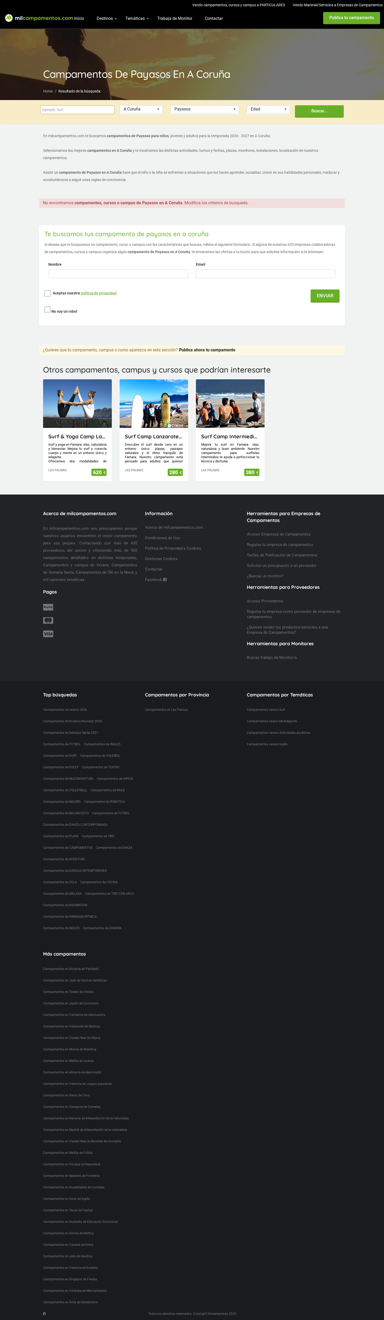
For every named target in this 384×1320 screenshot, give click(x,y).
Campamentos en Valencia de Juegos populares (77, 1084)
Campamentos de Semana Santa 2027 (70, 733)
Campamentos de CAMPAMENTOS (67, 848)
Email (201, 264)
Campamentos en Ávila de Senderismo (70, 1302)
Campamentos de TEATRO (100, 767)
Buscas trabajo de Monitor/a (272, 657)
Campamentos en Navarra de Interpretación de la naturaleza (86, 1118)
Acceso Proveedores (265, 601)
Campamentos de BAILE (108, 790)
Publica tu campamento (351, 17)
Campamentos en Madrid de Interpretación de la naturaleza (85, 1130)
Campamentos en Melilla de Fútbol (67, 1153)
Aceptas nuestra (85, 293)
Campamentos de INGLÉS (61, 928)
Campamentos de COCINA (99, 882)
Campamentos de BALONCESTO (66, 813)
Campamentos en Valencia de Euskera (70, 1268)
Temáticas (135, 18)
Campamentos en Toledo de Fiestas (68, 992)
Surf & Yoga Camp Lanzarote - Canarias (77, 436)
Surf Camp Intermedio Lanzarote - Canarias (230, 436)
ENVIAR (325, 295)
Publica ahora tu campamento (207, 349)
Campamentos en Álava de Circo (66, 1095)
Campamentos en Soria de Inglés (66, 1199)
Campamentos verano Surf (266, 710)
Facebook (154, 579)
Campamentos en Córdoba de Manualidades (75, 1291)
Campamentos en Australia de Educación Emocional (80, 1222)
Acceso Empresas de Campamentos (279, 534)
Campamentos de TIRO (98, 836)
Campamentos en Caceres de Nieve (68, 1245)
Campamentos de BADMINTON (65, 905)
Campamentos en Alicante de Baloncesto (72, 1072)
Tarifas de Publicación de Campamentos (282, 555)
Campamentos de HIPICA (115, 779)
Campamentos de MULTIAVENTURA (68, 779)
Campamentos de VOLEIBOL (100, 756)
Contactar (214, 18)
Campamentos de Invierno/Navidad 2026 (72, 721)
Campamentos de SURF (60, 756)
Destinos (105, 18)
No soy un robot (64, 311)
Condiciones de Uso (162, 538)
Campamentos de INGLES (102, 744)
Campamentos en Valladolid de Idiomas (71, 1026)
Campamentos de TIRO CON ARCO (109, 893)
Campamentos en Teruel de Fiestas (68, 1210)
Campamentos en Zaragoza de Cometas (72, 1107)
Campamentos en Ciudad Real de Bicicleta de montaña (82, 1141)
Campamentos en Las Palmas (166, 710)
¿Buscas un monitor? (265, 576)
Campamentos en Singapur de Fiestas (70, 1279)
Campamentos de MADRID (62, 802)
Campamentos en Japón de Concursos (70, 1003)
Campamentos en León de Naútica (67, 1256)
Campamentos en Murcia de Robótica (69, 1049)
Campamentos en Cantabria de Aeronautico (74, 1015)
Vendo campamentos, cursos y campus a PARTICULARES (238, 5)
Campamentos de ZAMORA (102, 928)
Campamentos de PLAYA (60, 836)
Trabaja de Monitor (174, 18)
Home (48, 91)
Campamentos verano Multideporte (272, 721)
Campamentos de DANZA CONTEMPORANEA (75, 825)
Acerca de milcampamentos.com (174, 527)
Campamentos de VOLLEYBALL (65, 790)
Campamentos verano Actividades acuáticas (278, 733)
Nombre (55, 264)
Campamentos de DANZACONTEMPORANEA (75, 871)
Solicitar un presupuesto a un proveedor (281, 565)
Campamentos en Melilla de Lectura (68, 1061)
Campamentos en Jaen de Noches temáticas (75, 980)
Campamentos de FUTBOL (61, 744)
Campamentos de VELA (60, 882)
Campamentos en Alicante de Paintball (70, 969)
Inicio (79, 18)
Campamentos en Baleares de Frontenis (71, 1176)
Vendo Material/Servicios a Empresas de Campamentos (338, 5)
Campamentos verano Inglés (267, 744)
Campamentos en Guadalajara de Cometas (73, 1187)
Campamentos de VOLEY (61, 767)
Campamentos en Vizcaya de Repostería (71, 1164)
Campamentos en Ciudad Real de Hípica (71, 1038)
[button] (141, 109)
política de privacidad (99, 293)
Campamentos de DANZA (114, 848)
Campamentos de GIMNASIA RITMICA (70, 916)
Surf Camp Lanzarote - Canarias (154, 436)
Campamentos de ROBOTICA (104, 802)
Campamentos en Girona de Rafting (68, 1233)
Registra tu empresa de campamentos (280, 544)
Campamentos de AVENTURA (64, 859)
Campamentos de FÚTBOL (111, 813)
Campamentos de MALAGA (62, 893)
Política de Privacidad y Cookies (173, 548)
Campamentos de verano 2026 (65, 710)
